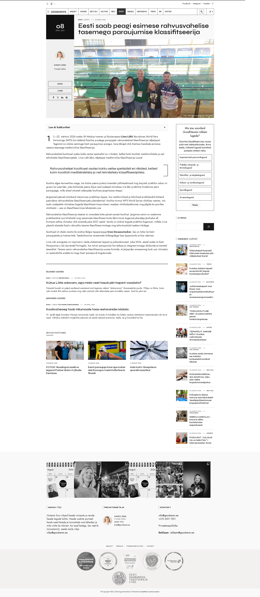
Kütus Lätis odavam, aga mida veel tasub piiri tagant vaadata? (93, 283)
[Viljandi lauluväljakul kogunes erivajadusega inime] (169, 479)
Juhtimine (210, 282)
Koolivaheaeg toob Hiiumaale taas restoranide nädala (87, 309)
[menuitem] (73, 11)
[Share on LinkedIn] (62, 97)
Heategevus (194, 246)
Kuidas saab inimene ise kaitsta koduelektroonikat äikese (201, 357)
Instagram (197, 3)
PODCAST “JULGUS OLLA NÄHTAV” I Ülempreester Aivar (200, 440)
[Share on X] (58, 97)
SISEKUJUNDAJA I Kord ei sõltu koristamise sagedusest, (199, 421)
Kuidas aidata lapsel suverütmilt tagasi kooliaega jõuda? (200, 271)
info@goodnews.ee (169, 515)
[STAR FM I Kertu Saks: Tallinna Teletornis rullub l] (87, 479)
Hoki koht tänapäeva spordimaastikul (143, 369)
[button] (48, 11)
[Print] (66, 97)
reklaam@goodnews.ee (182, 532)
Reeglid (119, 546)
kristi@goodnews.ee (122, 525)
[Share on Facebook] (53, 97)
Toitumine (62, 304)
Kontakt (150, 546)
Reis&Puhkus (64, 278)
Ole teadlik (194, 307)
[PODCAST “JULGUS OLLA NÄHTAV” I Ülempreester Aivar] (60, 479)
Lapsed (209, 327)
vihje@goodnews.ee (57, 532)
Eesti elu (210, 370)
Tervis (54, 304)
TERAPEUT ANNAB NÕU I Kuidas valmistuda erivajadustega (200, 335)
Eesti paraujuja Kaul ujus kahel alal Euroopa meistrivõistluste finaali (106, 370)
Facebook (186, 3)
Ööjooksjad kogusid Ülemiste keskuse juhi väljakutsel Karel (201, 253)
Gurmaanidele (73, 304)
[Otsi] (208, 226)
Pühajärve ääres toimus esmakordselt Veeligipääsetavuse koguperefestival (201, 398)
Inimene (210, 433)
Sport (87, 20)
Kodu (80, 20)
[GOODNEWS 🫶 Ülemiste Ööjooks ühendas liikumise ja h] (115, 479)
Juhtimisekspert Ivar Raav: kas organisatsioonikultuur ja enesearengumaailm (201, 291)
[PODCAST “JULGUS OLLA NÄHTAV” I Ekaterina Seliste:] (142, 479)
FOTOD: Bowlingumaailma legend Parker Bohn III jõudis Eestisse (63, 370)
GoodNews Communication (149, 591)
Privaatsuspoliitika (168, 525)
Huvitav (55, 278)
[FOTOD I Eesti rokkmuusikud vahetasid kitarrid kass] (196, 479)
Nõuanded (193, 413)
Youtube (206, 3)
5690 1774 (119, 522)
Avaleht (109, 546)
